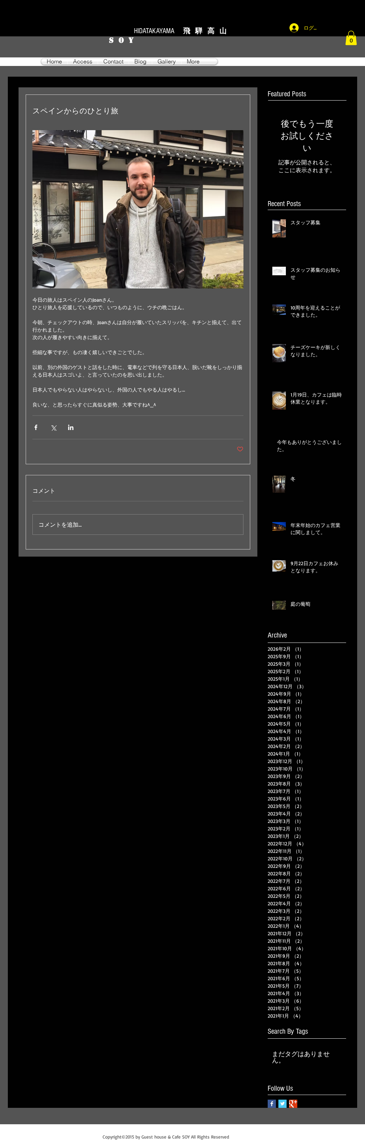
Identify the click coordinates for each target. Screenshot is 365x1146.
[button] (351, 38)
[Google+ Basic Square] (293, 1104)
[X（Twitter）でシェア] (53, 427)
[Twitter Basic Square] (282, 1104)
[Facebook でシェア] (35, 427)
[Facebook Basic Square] (272, 1104)
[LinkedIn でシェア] (70, 427)
